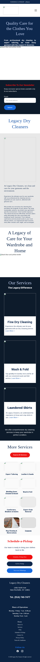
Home (20, 622)
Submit (10, 107)
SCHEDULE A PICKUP (17, 2)
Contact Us (20, 635)
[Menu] (36, 10)
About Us (20, 624)
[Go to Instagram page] (22, 651)
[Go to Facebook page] (19, 651)
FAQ (20, 630)
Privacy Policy (20, 637)
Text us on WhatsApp (20, 570)
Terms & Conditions (20, 640)
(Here (27, 2)
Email (6, 96)
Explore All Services (20, 455)
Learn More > (10, 331)
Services (20, 627)
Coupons (28, 531)
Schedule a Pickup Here (19, 557)
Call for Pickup (19, 563)
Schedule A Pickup (20, 632)
